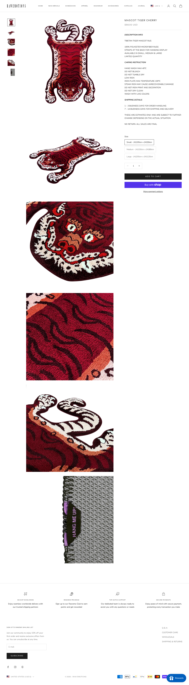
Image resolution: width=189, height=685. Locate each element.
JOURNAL (141, 6)
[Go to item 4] (11, 52)
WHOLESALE (168, 637)
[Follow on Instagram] (15, 667)
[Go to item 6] (11, 72)
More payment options (153, 191)
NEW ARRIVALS (54, 6)
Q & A (164, 628)
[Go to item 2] (11, 32)
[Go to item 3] (11, 42)
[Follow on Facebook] (8, 667)
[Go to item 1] (11, 22)
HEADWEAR (98, 6)
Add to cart (153, 176)
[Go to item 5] (11, 62)
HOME (40, 6)
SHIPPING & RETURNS (172, 641)
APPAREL (84, 6)
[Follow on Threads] (22, 667)
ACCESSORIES (113, 6)
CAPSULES (128, 6)
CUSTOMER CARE (170, 632)
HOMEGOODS (70, 6)
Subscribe (17, 656)
